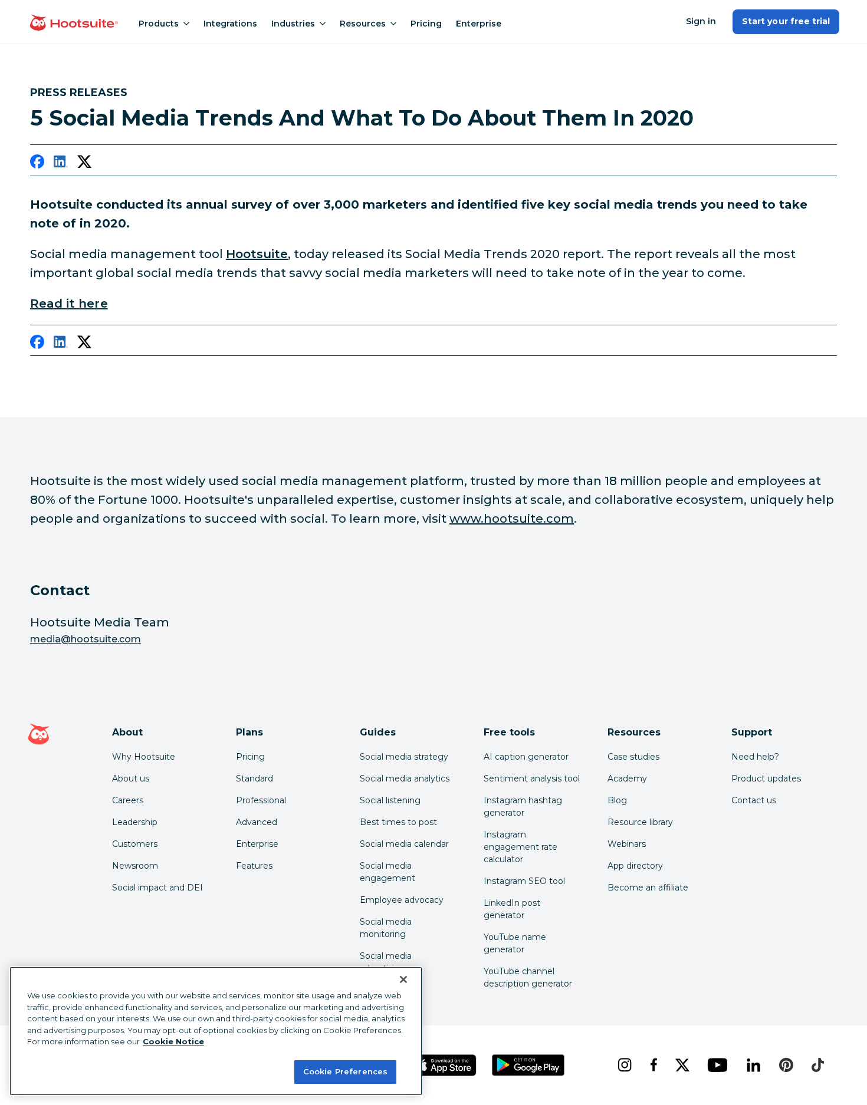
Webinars (626, 844)
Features (254, 865)
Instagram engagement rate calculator (520, 847)
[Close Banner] (403, 979)
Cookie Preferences (345, 1071)
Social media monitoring (386, 927)
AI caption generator (526, 756)
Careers (127, 800)
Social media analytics (404, 778)
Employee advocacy (402, 900)
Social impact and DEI (157, 887)
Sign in (701, 21)
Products (159, 23)
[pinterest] (786, 1065)
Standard (254, 778)
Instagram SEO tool (524, 881)
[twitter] (84, 163)
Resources (363, 23)
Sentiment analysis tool (532, 778)
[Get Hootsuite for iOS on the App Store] (445, 1065)
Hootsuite (257, 254)
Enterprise (478, 23)
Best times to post (398, 822)
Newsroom (135, 865)
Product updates (766, 778)
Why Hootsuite (143, 756)
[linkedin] (61, 163)
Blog (617, 800)
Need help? (755, 756)
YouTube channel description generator (528, 977)
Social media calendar (404, 844)
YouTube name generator (515, 943)
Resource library (640, 822)
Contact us (753, 800)
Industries (293, 23)
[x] (682, 1065)
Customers (134, 844)
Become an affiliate (647, 887)
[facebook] (37, 163)
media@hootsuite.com (85, 639)
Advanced (256, 822)
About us (130, 778)
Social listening (390, 800)
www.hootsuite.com (511, 519)
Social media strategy (404, 756)
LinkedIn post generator (512, 909)
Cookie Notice (173, 1041)
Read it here (69, 303)
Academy (627, 778)
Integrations (230, 23)
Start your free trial (786, 21)
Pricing (426, 23)
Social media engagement (387, 871)
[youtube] (717, 1065)
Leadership (134, 822)
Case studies (633, 756)
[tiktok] (817, 1065)
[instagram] (624, 1065)
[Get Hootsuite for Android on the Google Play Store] (528, 1065)
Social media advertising (386, 962)
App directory (635, 865)
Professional (261, 800)
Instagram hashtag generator (523, 806)
